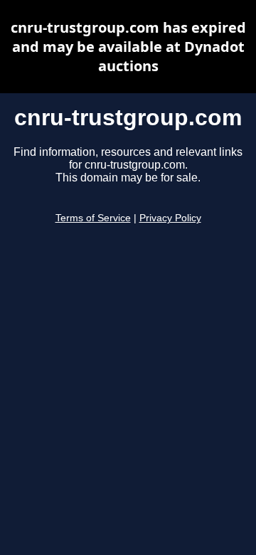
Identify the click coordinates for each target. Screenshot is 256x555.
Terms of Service (93, 218)
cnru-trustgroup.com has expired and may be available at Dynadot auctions (128, 46)
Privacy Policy (170, 218)
